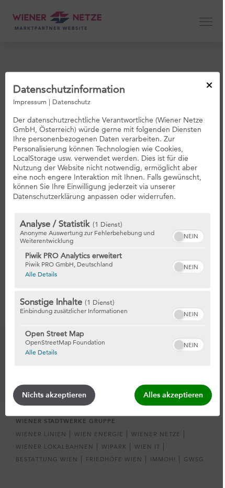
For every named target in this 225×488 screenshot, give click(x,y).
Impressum (30, 101)
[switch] (188, 234)
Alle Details (41, 273)
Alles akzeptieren (173, 394)
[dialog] (112, 244)
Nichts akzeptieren (54, 394)
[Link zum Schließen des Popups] (209, 85)
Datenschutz (71, 101)
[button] (179, 236)
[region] (112, 289)
